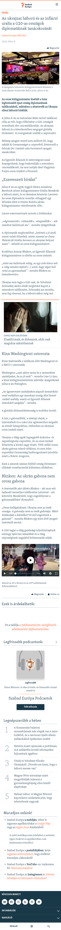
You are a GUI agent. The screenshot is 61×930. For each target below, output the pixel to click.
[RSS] (25, 902)
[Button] (53, 48)
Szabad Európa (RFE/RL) (14, 35)
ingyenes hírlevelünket (20, 854)
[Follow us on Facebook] (11, 902)
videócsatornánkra (21, 868)
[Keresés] (48, 926)
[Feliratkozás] (39, 902)
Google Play (43, 823)
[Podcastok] (31, 926)
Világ (5, 13)
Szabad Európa (16, 552)
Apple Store (22, 827)
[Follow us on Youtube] (4, 902)
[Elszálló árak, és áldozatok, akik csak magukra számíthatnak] (30, 317)
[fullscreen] (56, 573)
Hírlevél (13, 926)
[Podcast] (32, 902)
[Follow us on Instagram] (18, 902)
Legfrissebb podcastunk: (23, 642)
